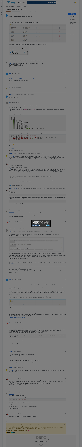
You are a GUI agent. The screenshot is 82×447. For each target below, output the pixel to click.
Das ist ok (47, 225)
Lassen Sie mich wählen (36, 225)
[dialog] (41, 223)
